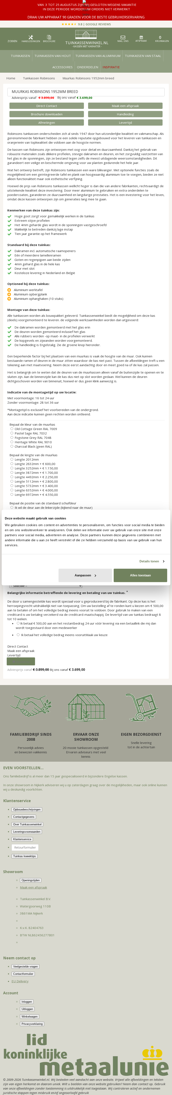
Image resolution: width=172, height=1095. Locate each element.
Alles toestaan (140, 575)
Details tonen (149, 561)
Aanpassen (83, 575)
